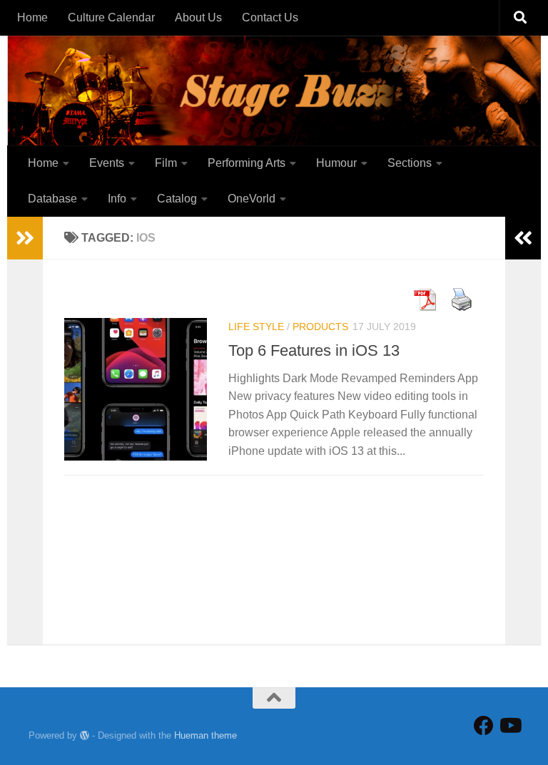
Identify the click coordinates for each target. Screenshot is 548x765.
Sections (409, 163)
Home (32, 17)
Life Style (256, 326)
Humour (336, 163)
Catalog (177, 198)
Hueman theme (205, 735)
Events (106, 163)
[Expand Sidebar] (25, 238)
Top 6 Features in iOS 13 (314, 350)
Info (117, 198)
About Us (198, 17)
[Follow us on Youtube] (509, 726)
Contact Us (270, 17)
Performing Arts (246, 163)
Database (52, 198)
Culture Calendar (111, 17)
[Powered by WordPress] (84, 735)
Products (320, 326)
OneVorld (251, 198)
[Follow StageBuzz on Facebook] (484, 726)
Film (166, 163)
